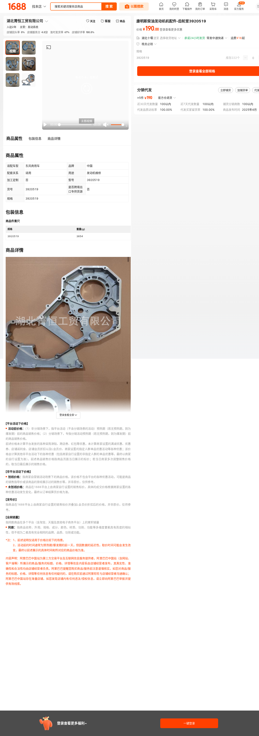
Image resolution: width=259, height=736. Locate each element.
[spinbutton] (253, 58)
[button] (87, 88)
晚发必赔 (147, 44)
